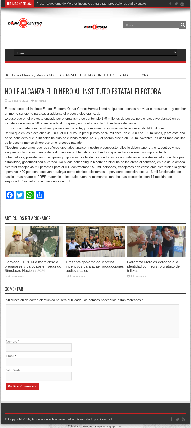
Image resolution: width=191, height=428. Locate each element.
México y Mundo (34, 75)
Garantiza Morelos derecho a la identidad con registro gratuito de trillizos (153, 266)
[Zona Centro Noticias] (57, 28)
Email (10, 356)
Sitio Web (13, 370)
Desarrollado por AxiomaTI (94, 419)
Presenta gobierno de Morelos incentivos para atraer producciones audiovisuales (91, 3)
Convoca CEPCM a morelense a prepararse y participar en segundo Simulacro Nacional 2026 (33, 266)
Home (14, 75)
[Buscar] (182, 25)
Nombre (11, 341)
